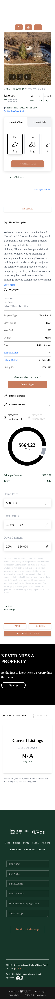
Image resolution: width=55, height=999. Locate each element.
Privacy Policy (15, 995)
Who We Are (29, 849)
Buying (26, 843)
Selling (35, 843)
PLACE (18, 968)
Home (7, 843)
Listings (16, 843)
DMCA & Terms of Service (35, 995)
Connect (41, 849)
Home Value (15, 849)
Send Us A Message (27, 929)
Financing (46, 843)
